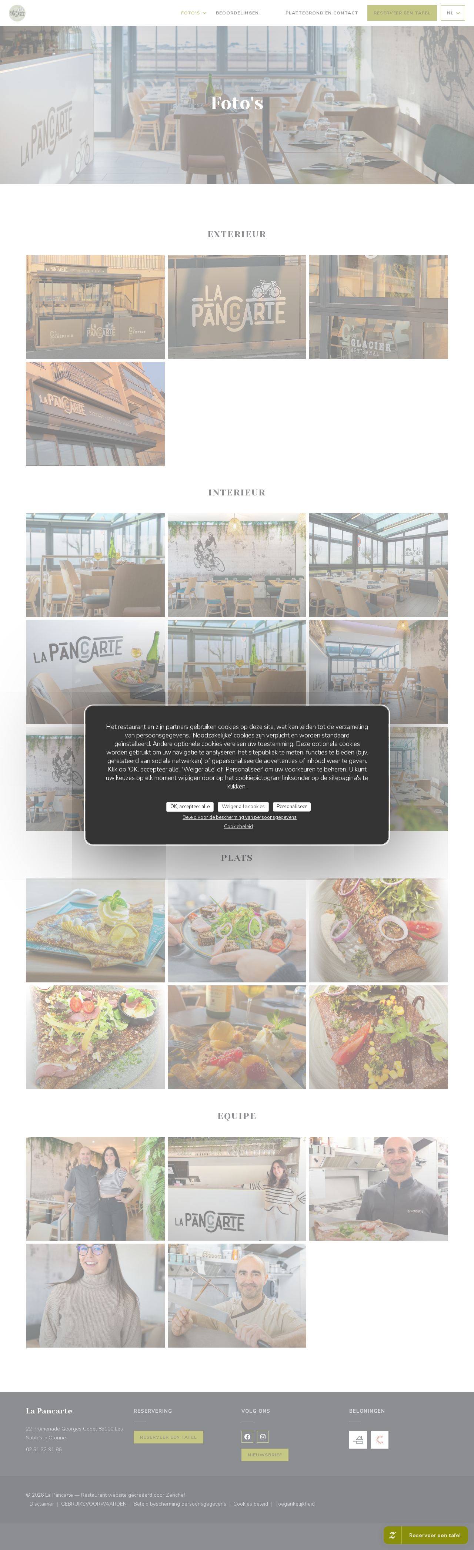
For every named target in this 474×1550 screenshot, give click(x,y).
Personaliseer (292, 806)
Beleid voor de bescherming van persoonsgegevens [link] (240, 817)
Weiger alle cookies (243, 806)
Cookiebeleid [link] (238, 826)
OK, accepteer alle (190, 806)
